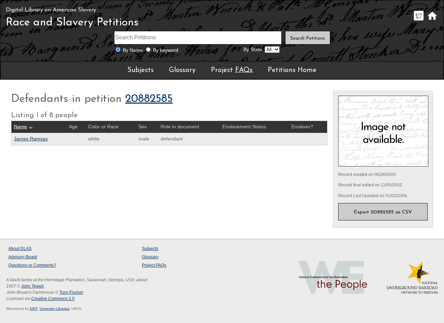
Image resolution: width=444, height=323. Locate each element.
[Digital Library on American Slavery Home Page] (432, 20)
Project (232, 70)
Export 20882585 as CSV (383, 212)
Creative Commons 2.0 (53, 298)
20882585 (149, 99)
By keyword (165, 50)
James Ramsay (31, 139)
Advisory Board (22, 257)
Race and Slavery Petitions (72, 22)
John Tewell (32, 286)
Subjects (140, 70)
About (20, 248)
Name (20, 126)
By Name (133, 50)
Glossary (182, 70)
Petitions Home (292, 70)
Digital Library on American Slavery (51, 10)
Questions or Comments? (32, 265)
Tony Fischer (71, 292)
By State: (253, 49)
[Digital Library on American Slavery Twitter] (418, 20)
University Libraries (54, 308)
